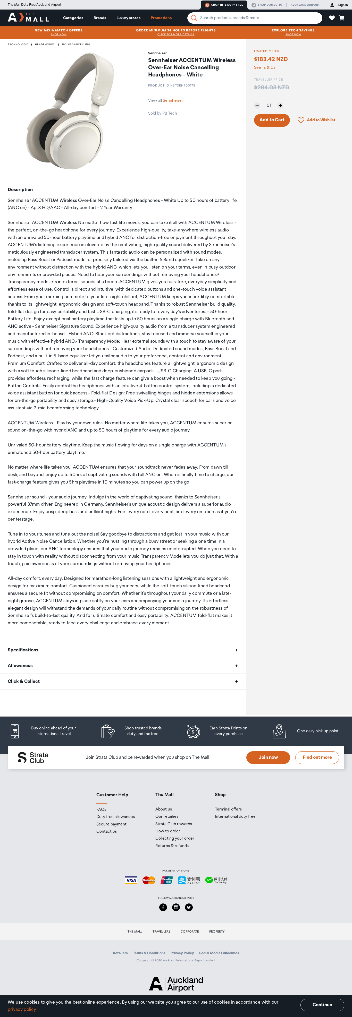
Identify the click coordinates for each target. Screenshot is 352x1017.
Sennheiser (173, 100)
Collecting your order (174, 838)
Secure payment (111, 824)
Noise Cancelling (76, 44)
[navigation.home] (28, 18)
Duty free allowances (115, 817)
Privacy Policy (182, 953)
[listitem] (48, 731)
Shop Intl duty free (227, 4)
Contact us (106, 831)
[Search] (194, 18)
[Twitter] (189, 907)
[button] (332, 18)
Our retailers (166, 816)
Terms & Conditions (149, 953)
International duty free (235, 816)
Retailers (120, 953)
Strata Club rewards (173, 824)
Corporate (190, 931)
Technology (18, 44)
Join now (268, 757)
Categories (73, 18)
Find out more (317, 757)
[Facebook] (163, 907)
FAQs (101, 809)
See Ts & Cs (264, 67)
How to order (167, 831)
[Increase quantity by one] (280, 105)
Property (217, 931)
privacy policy (22, 1009)
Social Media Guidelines (219, 953)
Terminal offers (228, 809)
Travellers (161, 931)
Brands (100, 18)
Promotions (161, 18)
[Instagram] (176, 907)
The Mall (135, 931)
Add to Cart (271, 120)
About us (163, 809)
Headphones (45, 44)
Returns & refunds (172, 846)
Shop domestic (270, 4)
